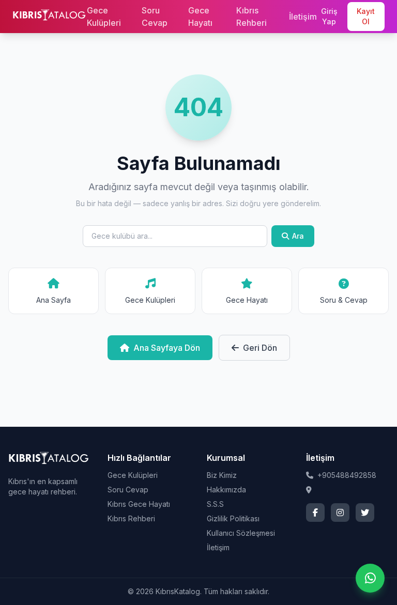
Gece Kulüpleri (104, 16)
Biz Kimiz (222, 475)
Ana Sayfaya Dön (166, 348)
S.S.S (215, 504)
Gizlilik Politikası (233, 518)
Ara (298, 235)
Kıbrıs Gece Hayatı (139, 504)
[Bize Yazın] (370, 578)
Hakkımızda (226, 489)
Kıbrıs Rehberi (251, 16)
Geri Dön (260, 348)
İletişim (303, 16)
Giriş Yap (329, 16)
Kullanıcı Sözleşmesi (241, 533)
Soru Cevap (154, 16)
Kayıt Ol (366, 16)
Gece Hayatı (200, 16)
